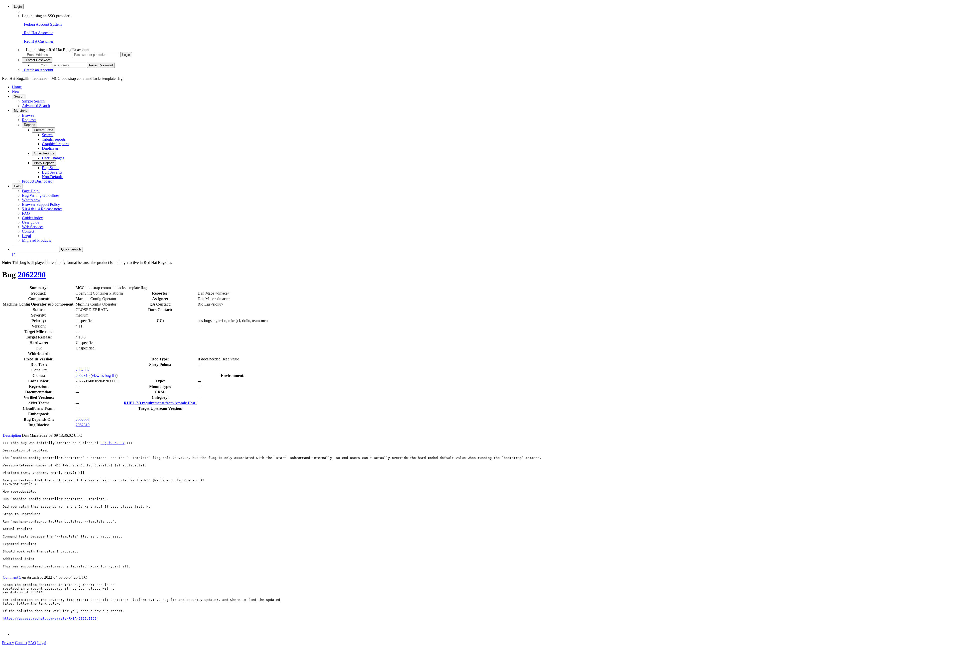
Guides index (32, 218)
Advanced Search (36, 106)
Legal (26, 236)
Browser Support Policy (41, 204)
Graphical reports (55, 144)
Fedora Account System (42, 24)
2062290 (32, 274)
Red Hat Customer (37, 41)
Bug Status (50, 168)
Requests (29, 120)
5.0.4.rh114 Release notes (42, 209)
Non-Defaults (52, 177)
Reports (29, 125)
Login (18, 6)
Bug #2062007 (112, 443)
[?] (14, 254)
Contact (28, 231)
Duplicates (50, 148)
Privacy (8, 643)
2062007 (83, 370)
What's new (31, 200)
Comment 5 (12, 577)
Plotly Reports (44, 163)
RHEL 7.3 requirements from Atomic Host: (160, 403)
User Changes (53, 158)
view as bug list (104, 375)
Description (12, 435)
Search (19, 96)
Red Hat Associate (37, 33)
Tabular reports (54, 139)
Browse (28, 115)
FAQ (26, 213)
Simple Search (33, 101)
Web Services (32, 227)
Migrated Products (36, 240)
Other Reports (44, 153)
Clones (38, 375)
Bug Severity (52, 172)
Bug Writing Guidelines (40, 195)
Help (17, 186)
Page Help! (31, 191)
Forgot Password (37, 60)
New (16, 91)
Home (17, 87)
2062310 (83, 375)
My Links (20, 110)
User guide (30, 222)
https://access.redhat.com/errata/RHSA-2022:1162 (50, 618)
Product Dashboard (37, 181)
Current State (43, 130)
